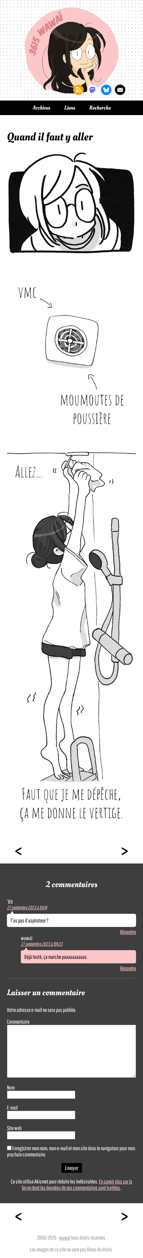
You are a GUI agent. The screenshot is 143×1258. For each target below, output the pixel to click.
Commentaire (18, 1021)
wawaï (64, 1237)
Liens (69, 108)
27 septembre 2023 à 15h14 (27, 907)
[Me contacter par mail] (120, 90)
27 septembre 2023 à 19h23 (41, 944)
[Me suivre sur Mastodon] (92, 90)
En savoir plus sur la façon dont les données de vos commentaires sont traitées (77, 1184)
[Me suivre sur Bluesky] (106, 90)
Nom (11, 1087)
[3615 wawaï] (71, 50)
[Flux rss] (78, 90)
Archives (41, 108)
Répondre (128, 932)
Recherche (100, 108)
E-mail (12, 1107)
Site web (14, 1128)
